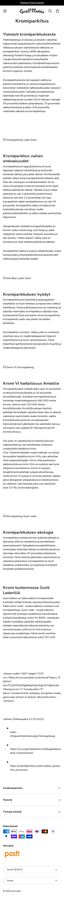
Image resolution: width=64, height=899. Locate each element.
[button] (57, 11)
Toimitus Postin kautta (32, 2)
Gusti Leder (15, 891)
